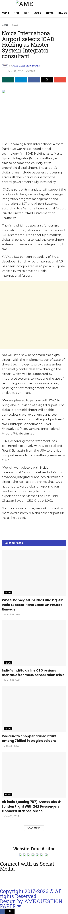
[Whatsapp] (14, 879)
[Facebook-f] (23, 879)
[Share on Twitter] (47, 79)
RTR (26, 13)
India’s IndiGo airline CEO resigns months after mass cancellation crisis (33, 672)
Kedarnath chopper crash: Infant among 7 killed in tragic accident (29, 738)
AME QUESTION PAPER (26, 65)
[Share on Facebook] (34, 79)
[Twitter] (43, 879)
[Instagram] (4, 879)
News (50, 13)
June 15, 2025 (11, 745)
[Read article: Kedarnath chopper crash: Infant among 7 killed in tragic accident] (34, 709)
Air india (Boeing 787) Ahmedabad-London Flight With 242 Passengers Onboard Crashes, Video (32, 806)
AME (16, 13)
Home (5, 13)
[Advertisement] (34, 315)
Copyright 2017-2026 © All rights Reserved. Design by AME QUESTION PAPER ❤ (31, 898)
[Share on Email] (60, 79)
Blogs (62, 13)
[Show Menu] (4, 4)
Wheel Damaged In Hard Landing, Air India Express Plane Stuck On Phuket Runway (32, 604)
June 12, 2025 (11, 816)
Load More (34, 828)
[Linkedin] (33, 879)
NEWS (15, 24)
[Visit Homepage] (36, 4)
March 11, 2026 (12, 614)
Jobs (37, 13)
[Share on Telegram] (21, 79)
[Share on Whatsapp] (8, 79)
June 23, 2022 (15, 71)
